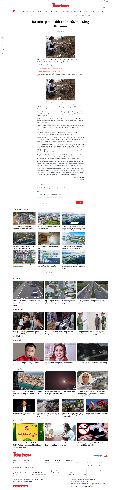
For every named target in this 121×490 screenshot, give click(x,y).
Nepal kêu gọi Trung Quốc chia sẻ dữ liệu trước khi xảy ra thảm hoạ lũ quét (48, 414)
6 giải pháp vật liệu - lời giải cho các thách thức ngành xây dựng (48, 265)
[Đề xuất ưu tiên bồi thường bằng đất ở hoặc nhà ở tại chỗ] (49, 218)
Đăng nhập (39, 194)
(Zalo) (42, 472)
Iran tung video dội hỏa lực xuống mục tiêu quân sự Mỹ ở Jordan (60, 392)
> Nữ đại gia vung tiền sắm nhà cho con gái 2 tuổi (49, 68)
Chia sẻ (2, 41)
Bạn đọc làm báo (21, 486)
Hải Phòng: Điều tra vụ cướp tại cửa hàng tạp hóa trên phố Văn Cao (59, 332)
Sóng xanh (28, 11)
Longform (58, 460)
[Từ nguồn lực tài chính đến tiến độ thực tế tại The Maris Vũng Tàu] (73, 238)
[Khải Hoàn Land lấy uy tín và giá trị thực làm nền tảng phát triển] (24, 238)
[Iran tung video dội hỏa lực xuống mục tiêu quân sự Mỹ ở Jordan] (60, 380)
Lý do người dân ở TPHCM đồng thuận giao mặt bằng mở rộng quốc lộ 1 (60, 302)
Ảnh (35, 460)
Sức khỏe (39, 11)
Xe (72, 11)
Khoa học (92, 11)
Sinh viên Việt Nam (64, 1)
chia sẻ (76, 15)
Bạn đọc (78, 465)
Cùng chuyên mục (21, 209)
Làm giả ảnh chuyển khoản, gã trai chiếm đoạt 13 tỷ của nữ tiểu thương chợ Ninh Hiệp (27, 333)
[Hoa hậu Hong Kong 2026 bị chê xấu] (60, 352)
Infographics (69, 460)
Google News (89, 15)
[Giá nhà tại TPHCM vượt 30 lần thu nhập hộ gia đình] (24, 257)
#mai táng (47, 188)
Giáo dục (86, 11)
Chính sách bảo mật (95, 471)
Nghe (2, 38)
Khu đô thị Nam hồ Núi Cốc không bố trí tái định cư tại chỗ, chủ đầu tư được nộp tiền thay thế (73, 266)
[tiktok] (77, 475)
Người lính (67, 11)
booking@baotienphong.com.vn (40, 474)
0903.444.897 (55, 472)
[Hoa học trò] (106, 456)
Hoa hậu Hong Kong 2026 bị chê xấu (59, 363)
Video (102, 11)
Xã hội (18, 11)
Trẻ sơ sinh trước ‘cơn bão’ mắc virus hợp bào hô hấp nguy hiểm (59, 444)
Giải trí (80, 11)
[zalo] (81, 474)
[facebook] (104, 1)
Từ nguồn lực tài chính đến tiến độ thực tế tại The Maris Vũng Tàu (72, 247)
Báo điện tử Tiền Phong (60, 5)
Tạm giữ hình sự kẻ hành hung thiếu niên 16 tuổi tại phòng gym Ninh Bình (92, 332)
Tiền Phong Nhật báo (52, 1)
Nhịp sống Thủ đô (17, 467)
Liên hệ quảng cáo (37, 471)
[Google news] (85, 474)
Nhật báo (26, 460)
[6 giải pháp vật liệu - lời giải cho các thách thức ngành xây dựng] (49, 257)
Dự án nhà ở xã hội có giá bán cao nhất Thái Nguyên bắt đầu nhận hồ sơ (24, 227)
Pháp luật (56, 11)
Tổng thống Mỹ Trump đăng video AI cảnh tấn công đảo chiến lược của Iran (27, 393)
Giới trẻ (50, 11)
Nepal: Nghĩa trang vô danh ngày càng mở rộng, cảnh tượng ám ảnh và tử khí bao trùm (72, 414)
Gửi (80, 202)
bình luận (86, 15)
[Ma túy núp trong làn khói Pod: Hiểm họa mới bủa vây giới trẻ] (92, 432)
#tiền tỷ (39, 188)
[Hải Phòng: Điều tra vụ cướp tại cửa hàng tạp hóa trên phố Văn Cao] (60, 321)
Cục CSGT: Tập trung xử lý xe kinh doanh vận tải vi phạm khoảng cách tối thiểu (28, 303)
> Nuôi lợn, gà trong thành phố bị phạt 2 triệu (48, 71)
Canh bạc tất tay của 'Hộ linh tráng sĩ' (92, 363)
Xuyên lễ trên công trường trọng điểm (91, 302)
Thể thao (62, 11)
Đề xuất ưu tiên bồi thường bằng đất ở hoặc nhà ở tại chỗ (49, 227)
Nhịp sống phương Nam (29, 467)
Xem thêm (107, 11)
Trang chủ (14, 11)
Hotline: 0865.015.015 (40, 1)
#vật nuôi (62, 188)
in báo (82, 15)
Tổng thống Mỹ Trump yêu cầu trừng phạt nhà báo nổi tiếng (24, 414)
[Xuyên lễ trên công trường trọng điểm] (92, 290)
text (79, 15)
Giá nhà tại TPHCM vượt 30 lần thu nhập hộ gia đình (23, 265)
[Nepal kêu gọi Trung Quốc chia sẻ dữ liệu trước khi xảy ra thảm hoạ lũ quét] (48, 405)
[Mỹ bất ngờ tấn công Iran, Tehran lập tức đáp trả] (97, 405)
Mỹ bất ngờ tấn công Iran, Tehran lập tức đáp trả (97, 414)
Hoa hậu (97, 11)
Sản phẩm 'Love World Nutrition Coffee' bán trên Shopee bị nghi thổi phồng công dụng (27, 445)
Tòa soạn (81, 1)
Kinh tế (23, 11)
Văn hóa (76, 11)
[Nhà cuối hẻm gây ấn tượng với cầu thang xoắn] (49, 238)
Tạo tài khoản (48, 194)
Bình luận (2, 49)
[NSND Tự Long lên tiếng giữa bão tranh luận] (28, 352)
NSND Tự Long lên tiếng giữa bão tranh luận (26, 363)
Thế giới (45, 11)
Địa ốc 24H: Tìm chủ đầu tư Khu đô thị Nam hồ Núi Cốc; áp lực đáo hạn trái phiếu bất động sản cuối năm (73, 228)
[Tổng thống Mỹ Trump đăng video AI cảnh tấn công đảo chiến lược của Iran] (28, 380)
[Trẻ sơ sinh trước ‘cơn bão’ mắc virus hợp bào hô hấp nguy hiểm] (60, 432)
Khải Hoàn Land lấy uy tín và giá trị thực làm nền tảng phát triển (23, 247)
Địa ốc (34, 11)
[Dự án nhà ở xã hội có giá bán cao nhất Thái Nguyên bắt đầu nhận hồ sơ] (24, 218)
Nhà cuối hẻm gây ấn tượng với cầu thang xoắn (48, 247)
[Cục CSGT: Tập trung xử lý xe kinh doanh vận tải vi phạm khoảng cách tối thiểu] (28, 290)
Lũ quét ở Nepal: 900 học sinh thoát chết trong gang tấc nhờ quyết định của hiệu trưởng (91, 393)
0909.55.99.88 (36, 472)
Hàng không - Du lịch (91, 465)
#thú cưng (55, 188)
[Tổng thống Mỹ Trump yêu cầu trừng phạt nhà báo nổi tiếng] (24, 405)
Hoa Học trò (74, 1)
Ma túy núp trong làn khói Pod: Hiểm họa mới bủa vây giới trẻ (91, 444)
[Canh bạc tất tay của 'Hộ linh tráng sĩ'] (92, 352)
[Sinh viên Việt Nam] (97, 456)
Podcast (47, 460)
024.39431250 (18, 476)
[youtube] (107, 1)
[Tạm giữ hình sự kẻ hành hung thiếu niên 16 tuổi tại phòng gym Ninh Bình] (92, 321)
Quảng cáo (88, 1)
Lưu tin (2, 45)
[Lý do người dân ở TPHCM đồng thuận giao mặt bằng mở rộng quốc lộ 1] (60, 290)
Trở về (2, 53)
